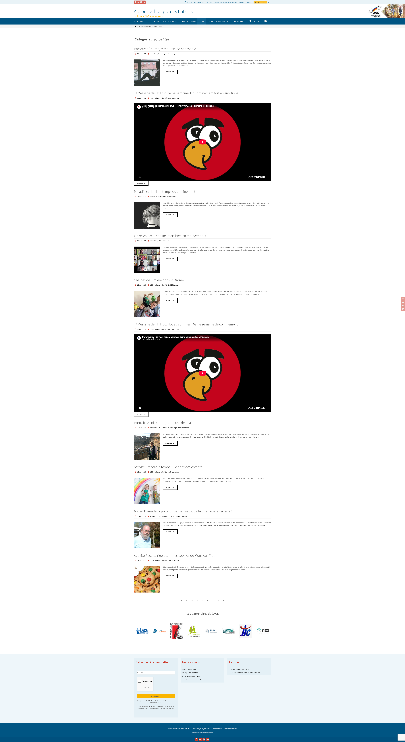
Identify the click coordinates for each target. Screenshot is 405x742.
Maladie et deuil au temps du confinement (164, 191)
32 (197, 600)
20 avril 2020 (141, 329)
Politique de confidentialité (213, 729)
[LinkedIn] (144, 2)
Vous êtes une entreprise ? (191, 680)
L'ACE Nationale (173, 98)
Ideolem (234, 729)
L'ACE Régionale (173, 285)
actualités (153, 54)
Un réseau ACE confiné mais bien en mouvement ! (170, 236)
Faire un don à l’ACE (189, 669)
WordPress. (210, 733)
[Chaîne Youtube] (138, 2)
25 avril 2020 (141, 196)
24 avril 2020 (141, 241)
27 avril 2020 (141, 98)
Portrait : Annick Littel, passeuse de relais (163, 422)
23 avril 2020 (141, 285)
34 (208, 600)
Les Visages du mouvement (179, 428)
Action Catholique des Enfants (163, 11)
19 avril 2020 (141, 428)
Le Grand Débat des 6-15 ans (239, 669)
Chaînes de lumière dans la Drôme (159, 280)
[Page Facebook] (135, 2)
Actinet (209, 2)
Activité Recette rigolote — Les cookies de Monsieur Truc (174, 555)
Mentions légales (197, 729)
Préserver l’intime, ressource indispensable (165, 49)
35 (213, 600)
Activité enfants (166, 472)
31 (192, 600)
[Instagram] (141, 2)
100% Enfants (155, 98)
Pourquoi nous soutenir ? (191, 673)
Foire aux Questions (245, 2)
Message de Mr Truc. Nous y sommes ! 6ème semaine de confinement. (188, 324)
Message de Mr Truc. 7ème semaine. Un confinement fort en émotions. (188, 93)
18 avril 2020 (141, 516)
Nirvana (203, 733)
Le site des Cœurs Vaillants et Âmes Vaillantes (245, 673)
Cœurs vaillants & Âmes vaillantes (225, 2)
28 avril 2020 (141, 54)
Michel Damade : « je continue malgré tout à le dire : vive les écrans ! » (184, 511)
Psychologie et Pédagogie (167, 54)
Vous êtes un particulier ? (191, 676)
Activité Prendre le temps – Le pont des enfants (168, 467)
